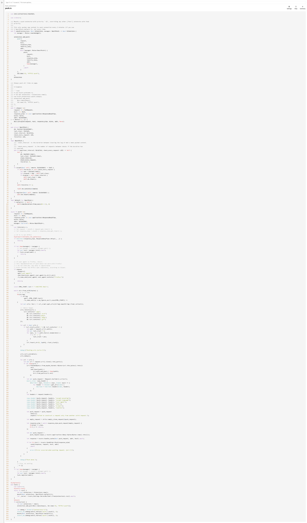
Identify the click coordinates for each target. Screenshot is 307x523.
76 (8, 158)
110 (7, 223)
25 (8, 60)
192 (7, 381)
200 (7, 396)
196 (7, 388)
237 (7, 467)
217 (7, 429)
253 (7, 498)
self (38, 173)
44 (8, 96)
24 (8, 58)
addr (56, 121)
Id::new (20, 73)
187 (7, 371)
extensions (18, 37)
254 (7, 500)
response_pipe (42, 121)
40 (8, 89)
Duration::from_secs (32, 204)
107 (7, 217)
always (18, 108)
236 (7, 465)
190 (7, 377)
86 (8, 177)
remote (34, 189)
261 (7, 513)
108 (7, 219)
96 (8, 196)
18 (8, 46)
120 (7, 242)
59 (8, 125)
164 (7, 327)
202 (7, 400)
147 (7, 294)
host (34, 121)
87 (8, 179)
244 (7, 481)
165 (7, 329)
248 (7, 488)
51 (8, 110)
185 (7, 367)
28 (8, 66)
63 (8, 133)
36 (8, 81)
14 (8, 39)
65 (8, 137)
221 (7, 436)
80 (8, 165)
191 (7, 379)
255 (7, 502)
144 (7, 288)
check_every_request (28, 160)
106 (7, 215)
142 (7, 285)
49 (8, 106)
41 (8, 91)
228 (7, 450)
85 (8, 175)
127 (7, 256)
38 (8, 85)
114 (7, 231)
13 (8, 37)
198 (7, 392)
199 (7, 394)
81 (8, 167)
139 (7, 279)
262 (7, 515)
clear (32, 179)
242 (7, 477)
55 (8, 117)
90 (8, 185)
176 (7, 350)
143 (7, 287)
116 (7, 235)
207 (7, 410)
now (33, 173)
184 (7, 365)
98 (8, 200)
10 (8, 31)
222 (7, 438)
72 (8, 150)
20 (8, 50)
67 (8, 140)
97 (8, 198)
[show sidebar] (2, 2)
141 (7, 283)
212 (7, 419)
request (28, 121)
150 (7, 300)
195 (7, 386)
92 (8, 189)
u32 (32, 135)
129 (7, 260)
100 (7, 204)
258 (7, 508)
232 (7, 458)
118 (7, 238)
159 (7, 317)
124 (7, 250)
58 (8, 123)
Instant (26, 131)
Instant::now (35, 156)
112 (7, 227)
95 (8, 194)
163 (7, 325)
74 (8, 154)
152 (7, 304)
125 (7, 252)
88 (8, 181)
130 (7, 262)
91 (8, 187)
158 (7, 315)
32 (8, 73)
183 (7, 363)
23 (8, 56)
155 (7, 310)
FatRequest (28, 110)
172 (7, 342)
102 (7, 208)
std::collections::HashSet (24, 14)
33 (8, 75)
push (22, 121)
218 (7, 431)
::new (20, 204)
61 (8, 129)
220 (7, 434)
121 (7, 244)
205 (7, 406)
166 (7, 331)
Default (17, 200)
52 (8, 112)
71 (8, 148)
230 (7, 454)
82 (8, 169)
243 (7, 479)
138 (7, 277)
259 (7, 509)
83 (8, 171)
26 (8, 62)
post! (19, 39)
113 (7, 229)
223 (7, 440)
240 (7, 473)
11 (8, 33)
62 (8, 131)
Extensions (39, 31)
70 (8, 146)
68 (8, 142)
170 (7, 338)
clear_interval (26, 158)
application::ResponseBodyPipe (44, 114)
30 (8, 69)
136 (7, 273)
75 (8, 156)
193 (7, 383)
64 (8, 135)
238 (7, 469)
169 (7, 336)
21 (8, 52)
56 (8, 119)
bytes (51, 121)
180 (7, 358)
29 (8, 67)
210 (7, 415)
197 (7, 390)
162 (7, 323)
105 (7, 214)
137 (7, 275)
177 (7, 352)
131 (7, 263)
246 (7, 484)
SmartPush (55, 31)
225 (7, 444)
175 (7, 348)
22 (8, 54)
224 (7, 442)
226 (7, 446)
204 (7, 404)
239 (7, 471)
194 (7, 385)
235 (7, 463)
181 (7, 360)
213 (7, 421)
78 (8, 162)
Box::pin (17, 121)
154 (7, 308)
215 (7, 425)
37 (8, 83)
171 (7, 340)
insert (26, 194)
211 (7, 417)
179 (7, 356)
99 (8, 202)
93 (8, 190)
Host (23, 112)
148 (7, 296)
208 (7, 411)
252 (7, 496)
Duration (30, 133)
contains (27, 189)
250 (7, 492)
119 (7, 240)
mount (18, 31)
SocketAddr (23, 117)
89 (8, 183)
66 (8, 139)
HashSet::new (28, 154)
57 (8, 121)
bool (50, 167)
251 (7, 494)
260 (7, 511)
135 (7, 271)
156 (7, 312)
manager (37, 33)
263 (7, 517)
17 (8, 44)
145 (7, 290)
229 (7, 452)
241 (7, 475)
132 (7, 265)
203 (7, 402)
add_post (26, 37)
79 (8, 164)
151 (7, 302)
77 (8, 160)
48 (8, 104)
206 (7, 408)
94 (8, 192)
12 (8, 35)
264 (7, 519)
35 (8, 79)
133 (7, 267)
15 (8, 41)
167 (7, 333)
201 (7, 398)
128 (7, 258)
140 (7, 281)
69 (8, 144)
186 (7, 369)
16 (8, 42)
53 (8, 114)
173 (7, 344)
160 (7, 319)
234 (7, 461)
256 (7, 504)
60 (8, 127)
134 (7, 269)
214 (7, 423)
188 (7, 373)
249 (7, 490)
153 (7, 306)
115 (7, 233)
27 (8, 64)
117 (7, 237)
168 (7, 335)
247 (7, 486)
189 (7, 375)
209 (7, 413)
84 (8, 173)
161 (7, 321)
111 (7, 225)
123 (7, 248)
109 (7, 221)
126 (7, 254)
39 (8, 87)
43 (8, 94)
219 (7, 433)
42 (8, 92)
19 (8, 48)
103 (7, 210)
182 (7, 361)
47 (8, 102)
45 (8, 98)
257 (7, 506)
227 (7, 448)
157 (7, 313)
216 (7, 427)
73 (8, 152)
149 (7, 298)
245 (7, 483)
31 (8, 71)
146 (7, 292)
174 (7, 346)
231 (7, 456)
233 (7, 459)
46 (8, 100)
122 (7, 246)
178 (7, 354)
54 (8, 115)
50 (8, 108)
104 (7, 212)
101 (7, 206)
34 (8, 77)
